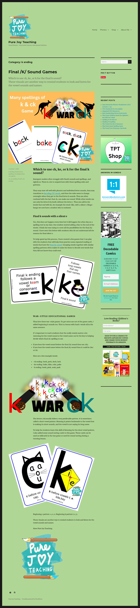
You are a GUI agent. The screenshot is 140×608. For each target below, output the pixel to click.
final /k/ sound (56, 245)
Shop (114, 30)
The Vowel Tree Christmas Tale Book (114, 128)
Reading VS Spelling (108, 122)
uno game (12, 176)
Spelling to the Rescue (109, 120)
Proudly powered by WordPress (32, 599)
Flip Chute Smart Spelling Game (112, 126)
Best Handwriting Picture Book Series (114, 113)
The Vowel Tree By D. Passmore (112, 124)
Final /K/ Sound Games (33, 71)
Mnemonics (19, 172)
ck (9, 179)
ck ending (14, 179)
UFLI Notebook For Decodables (112, 109)
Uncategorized (19, 174)
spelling (11, 174)
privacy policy (108, 298)
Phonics (103, 30)
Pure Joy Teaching (22, 42)
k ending (11, 172)
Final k (20, 179)
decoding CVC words (52, 193)
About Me (125, 30)
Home (94, 30)
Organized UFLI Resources (111, 111)
